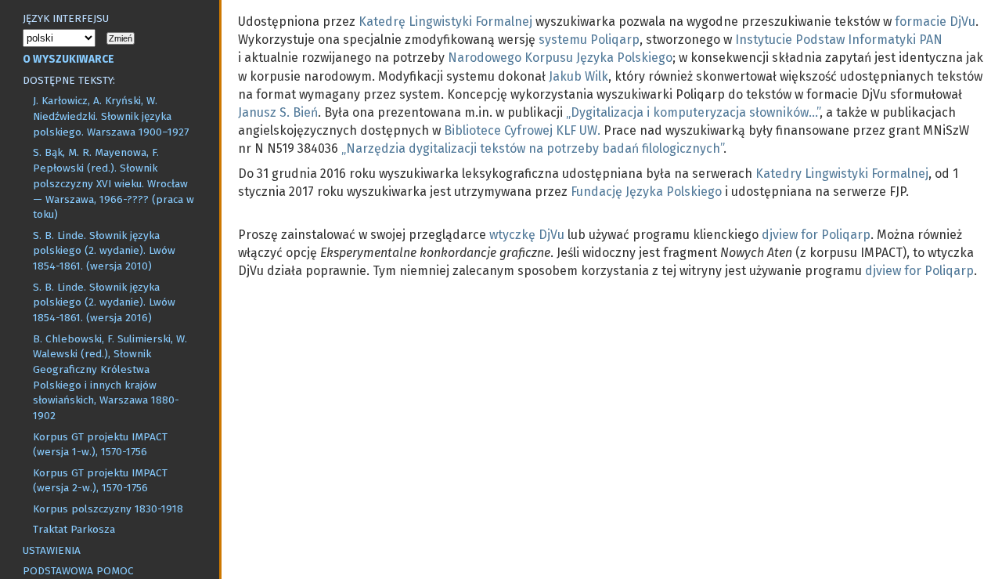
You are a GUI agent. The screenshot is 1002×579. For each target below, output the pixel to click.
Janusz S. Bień (278, 112)
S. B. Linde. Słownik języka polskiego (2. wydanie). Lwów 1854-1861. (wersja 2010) (104, 251)
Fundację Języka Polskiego (646, 191)
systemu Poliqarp (589, 39)
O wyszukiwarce (68, 59)
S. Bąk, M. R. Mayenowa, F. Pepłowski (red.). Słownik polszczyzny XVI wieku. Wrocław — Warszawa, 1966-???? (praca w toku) (113, 183)
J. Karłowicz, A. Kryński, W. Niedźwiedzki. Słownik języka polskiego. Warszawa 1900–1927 (111, 116)
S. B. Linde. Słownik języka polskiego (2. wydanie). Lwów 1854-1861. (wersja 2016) (104, 302)
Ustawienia (52, 550)
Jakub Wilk (578, 76)
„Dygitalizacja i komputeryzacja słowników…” (693, 112)
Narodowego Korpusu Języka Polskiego (560, 57)
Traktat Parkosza (74, 529)
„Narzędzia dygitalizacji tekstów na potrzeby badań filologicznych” (532, 148)
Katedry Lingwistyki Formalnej (841, 173)
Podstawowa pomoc (78, 570)
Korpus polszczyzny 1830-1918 (108, 509)
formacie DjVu (935, 21)
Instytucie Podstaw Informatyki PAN (839, 39)
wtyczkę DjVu (526, 234)
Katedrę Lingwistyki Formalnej (445, 21)
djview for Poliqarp (816, 234)
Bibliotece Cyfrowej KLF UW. (522, 130)
